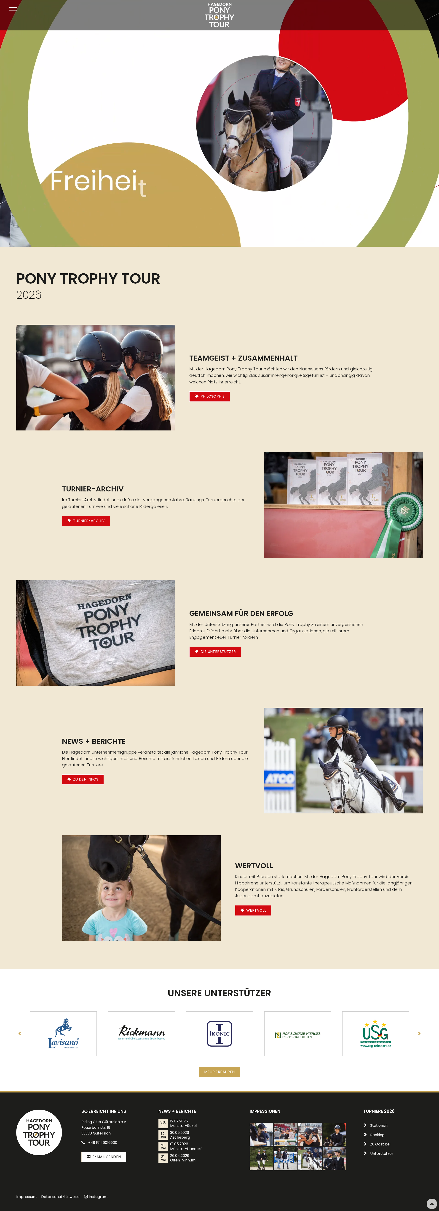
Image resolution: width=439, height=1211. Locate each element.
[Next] (419, 1033)
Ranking (377, 1134)
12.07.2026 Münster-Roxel (183, 1123)
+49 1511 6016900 (102, 1142)
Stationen (379, 1125)
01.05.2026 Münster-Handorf (186, 1146)
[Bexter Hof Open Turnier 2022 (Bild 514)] (334, 1134)
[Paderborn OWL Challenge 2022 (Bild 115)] (334, 1158)
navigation (13, 9)
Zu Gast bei (380, 1144)
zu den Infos (85, 779)
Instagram (98, 1196)
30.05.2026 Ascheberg (180, 1135)
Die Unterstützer (218, 651)
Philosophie (212, 396)
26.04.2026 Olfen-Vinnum (182, 1158)
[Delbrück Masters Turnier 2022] (261, 1134)
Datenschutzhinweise (60, 1196)
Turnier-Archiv (88, 520)
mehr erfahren (219, 1071)
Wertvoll (255, 910)
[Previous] (19, 1033)
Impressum (26, 1196)
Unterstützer (381, 1153)
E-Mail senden (106, 1156)
